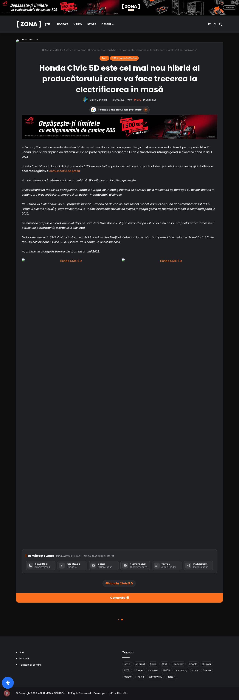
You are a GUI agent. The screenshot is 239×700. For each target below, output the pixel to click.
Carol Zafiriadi (98, 99)
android (140, 664)
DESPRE (106, 24)
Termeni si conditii (30, 665)
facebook (178, 664)
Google (193, 664)
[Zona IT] (29, 24)
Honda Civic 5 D (120, 583)
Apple (153, 664)
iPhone (138, 670)
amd (127, 664)
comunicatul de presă (64, 171)
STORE (91, 24)
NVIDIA (166, 670)
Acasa (48, 50)
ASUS (164, 664)
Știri (48, 24)
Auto (66, 50)
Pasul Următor (119, 693)
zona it (171, 676)
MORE (58, 50)
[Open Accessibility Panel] (8, 683)
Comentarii (119, 597)
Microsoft (153, 670)
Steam (207, 670)
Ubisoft (128, 676)
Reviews (62, 24)
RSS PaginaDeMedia (124, 58)
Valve (140, 676)
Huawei (206, 664)
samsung (181, 670)
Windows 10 (155, 676)
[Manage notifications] (7, 693)
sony (195, 670)
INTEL (127, 670)
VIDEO (78, 24)
